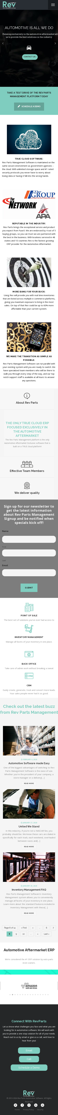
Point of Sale (29, 615)
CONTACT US (30, 57)
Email (5, 565)
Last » (46, 934)
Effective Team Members (27, 471)
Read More (29, 783)
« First (24, 928)
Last (4, 561)
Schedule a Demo (31, 106)
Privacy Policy (28, 1109)
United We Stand (29, 826)
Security (40, 1109)
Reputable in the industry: (29, 223)
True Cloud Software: (29, 159)
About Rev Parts (27, 402)
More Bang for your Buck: (29, 291)
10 (24, 934)
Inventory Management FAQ (29, 889)
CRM (29, 685)
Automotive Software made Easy (29, 763)
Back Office (29, 664)
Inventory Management (29, 637)
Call (29, 1059)
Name (5, 531)
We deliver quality (27, 493)
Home (17, 1109)
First (4, 547)
